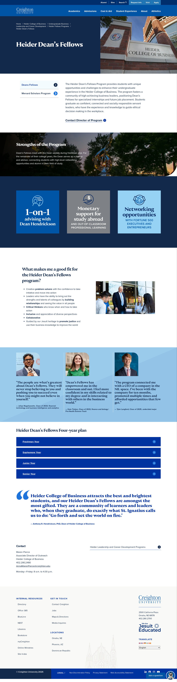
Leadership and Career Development (31, 26)
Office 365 (22, 610)
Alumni (104, 2)
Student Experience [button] (126, 11)
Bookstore (22, 635)
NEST (20, 622)
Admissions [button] (90, 11)
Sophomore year (32, 452)
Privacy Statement (100, 672)
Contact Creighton (60, 604)
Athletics (156, 11)
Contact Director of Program (83, 120)
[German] (145, 643)
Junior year (29, 463)
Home (18, 24)
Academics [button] (74, 11)
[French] (142, 643)
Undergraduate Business (59, 24)
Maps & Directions (60, 616)
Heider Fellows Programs (59, 26)
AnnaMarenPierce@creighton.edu (33, 566)
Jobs (54, 610)
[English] (140, 643)
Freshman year (31, 441)
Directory (22, 604)
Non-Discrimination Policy (79, 672)
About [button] (144, 11)
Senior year (29, 474)
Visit (148, 2)
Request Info (136, 2)
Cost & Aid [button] (106, 11)
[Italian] (148, 643)
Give (113, 2)
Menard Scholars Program (36, 93)
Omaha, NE (57, 638)
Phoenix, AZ (57, 644)
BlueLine (22, 616)
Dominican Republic (61, 650)
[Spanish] (150, 643)
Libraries (22, 629)
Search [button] (122, 2)
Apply (156, 2)
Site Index (22, 653)
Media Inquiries (59, 622)
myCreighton (24, 641)
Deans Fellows (30, 85)
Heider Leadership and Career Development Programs (117, 547)
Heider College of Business (35, 24)
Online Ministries (25, 647)
